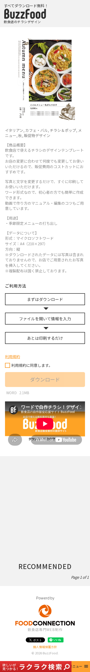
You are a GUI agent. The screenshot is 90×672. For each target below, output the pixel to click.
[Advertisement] (45, 501)
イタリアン (14, 130)
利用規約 (12, 356)
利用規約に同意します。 (31, 365)
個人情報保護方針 (45, 647)
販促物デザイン (37, 135)
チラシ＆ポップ (63, 130)
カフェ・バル (36, 130)
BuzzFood (50, 653)
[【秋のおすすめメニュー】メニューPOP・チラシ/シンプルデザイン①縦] (45, 79)
